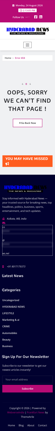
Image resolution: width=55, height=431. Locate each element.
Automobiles (9, 333)
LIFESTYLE (8, 313)
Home (8, 57)
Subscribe (27, 388)
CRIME (6, 326)
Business (7, 346)
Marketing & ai (10, 319)
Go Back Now (28, 122)
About (30, 425)
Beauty (6, 339)
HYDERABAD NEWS (13, 306)
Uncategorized (10, 300)
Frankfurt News (35, 412)
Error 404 (20, 57)
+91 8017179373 (16, 266)
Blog (21, 425)
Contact (42, 425)
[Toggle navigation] (27, 45)
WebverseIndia (15, 412)
